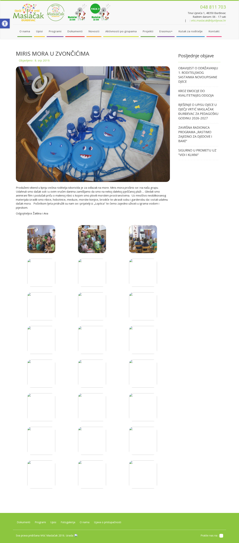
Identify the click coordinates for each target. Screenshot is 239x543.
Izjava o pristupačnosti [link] (107, 522)
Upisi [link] (39, 31)
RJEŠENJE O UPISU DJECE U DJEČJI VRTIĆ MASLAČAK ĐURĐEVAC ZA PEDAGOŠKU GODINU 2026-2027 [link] (198, 111)
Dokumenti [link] (75, 31)
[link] (5, 23)
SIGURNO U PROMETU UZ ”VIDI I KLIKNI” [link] (197, 152)
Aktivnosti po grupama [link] (121, 31)
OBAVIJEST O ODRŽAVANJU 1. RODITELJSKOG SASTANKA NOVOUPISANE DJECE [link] (198, 75)
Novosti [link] (94, 31)
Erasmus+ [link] (166, 31)
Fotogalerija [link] (68, 522)
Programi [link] (55, 31)
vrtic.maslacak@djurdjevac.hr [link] (208, 20)
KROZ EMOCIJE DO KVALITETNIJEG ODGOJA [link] (196, 93)
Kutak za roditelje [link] (191, 31)
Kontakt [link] (214, 31)
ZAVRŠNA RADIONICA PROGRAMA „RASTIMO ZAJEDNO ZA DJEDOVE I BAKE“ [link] (195, 134)
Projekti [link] (148, 31)
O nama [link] (24, 31)
